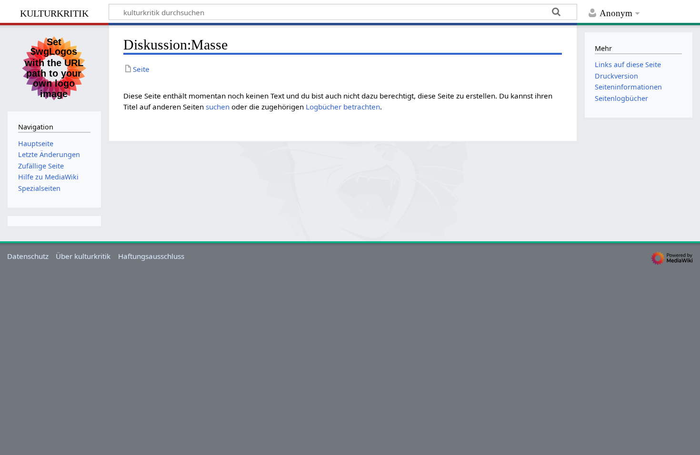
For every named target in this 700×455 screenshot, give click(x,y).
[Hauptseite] (54, 67)
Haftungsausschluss (151, 256)
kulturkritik (54, 12)
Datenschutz (28, 256)
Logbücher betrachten (343, 106)
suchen (218, 106)
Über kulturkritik (83, 256)
